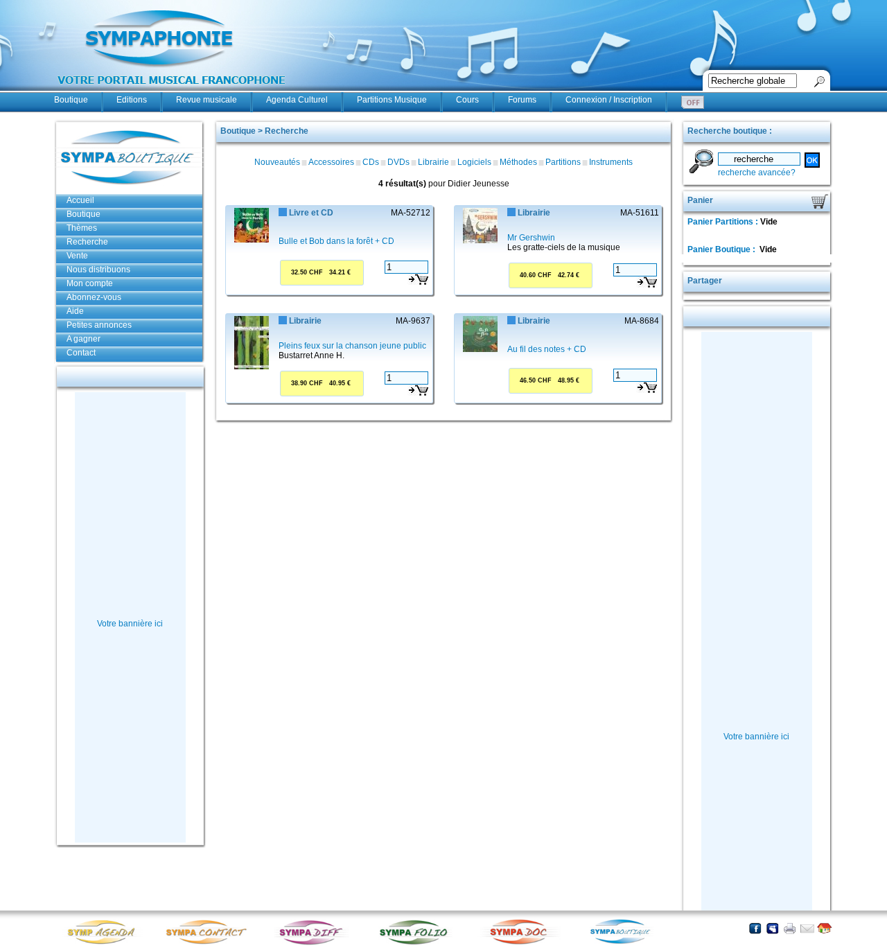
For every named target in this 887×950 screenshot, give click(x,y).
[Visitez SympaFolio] (418, 943)
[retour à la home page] (172, 91)
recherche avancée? (757, 172)
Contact (81, 353)
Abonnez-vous (94, 297)
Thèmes (82, 228)
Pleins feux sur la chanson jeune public (352, 346)
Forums (522, 100)
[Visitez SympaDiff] (314, 943)
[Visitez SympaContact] (210, 943)
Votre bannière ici (130, 623)
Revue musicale (206, 100)
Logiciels (474, 162)
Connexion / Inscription (608, 100)
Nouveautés (277, 162)
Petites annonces (99, 325)
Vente (77, 256)
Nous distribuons (98, 269)
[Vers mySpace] (772, 928)
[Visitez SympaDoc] (522, 943)
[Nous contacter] (807, 928)
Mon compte (90, 283)
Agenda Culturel (297, 100)
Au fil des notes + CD (546, 349)
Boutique (71, 100)
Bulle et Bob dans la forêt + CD (336, 241)
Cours (467, 100)
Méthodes (518, 162)
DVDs (398, 162)
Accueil (80, 200)
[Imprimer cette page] (789, 928)
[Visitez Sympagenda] (106, 943)
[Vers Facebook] (755, 928)
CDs (370, 162)
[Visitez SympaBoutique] (626, 943)
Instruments (611, 162)
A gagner (83, 339)
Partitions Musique (392, 100)
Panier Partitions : (723, 222)
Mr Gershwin (531, 238)
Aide (75, 311)
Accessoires (331, 162)
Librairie (433, 162)
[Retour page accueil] (824, 928)
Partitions (563, 162)
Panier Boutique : (722, 249)
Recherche (87, 242)
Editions (131, 100)
